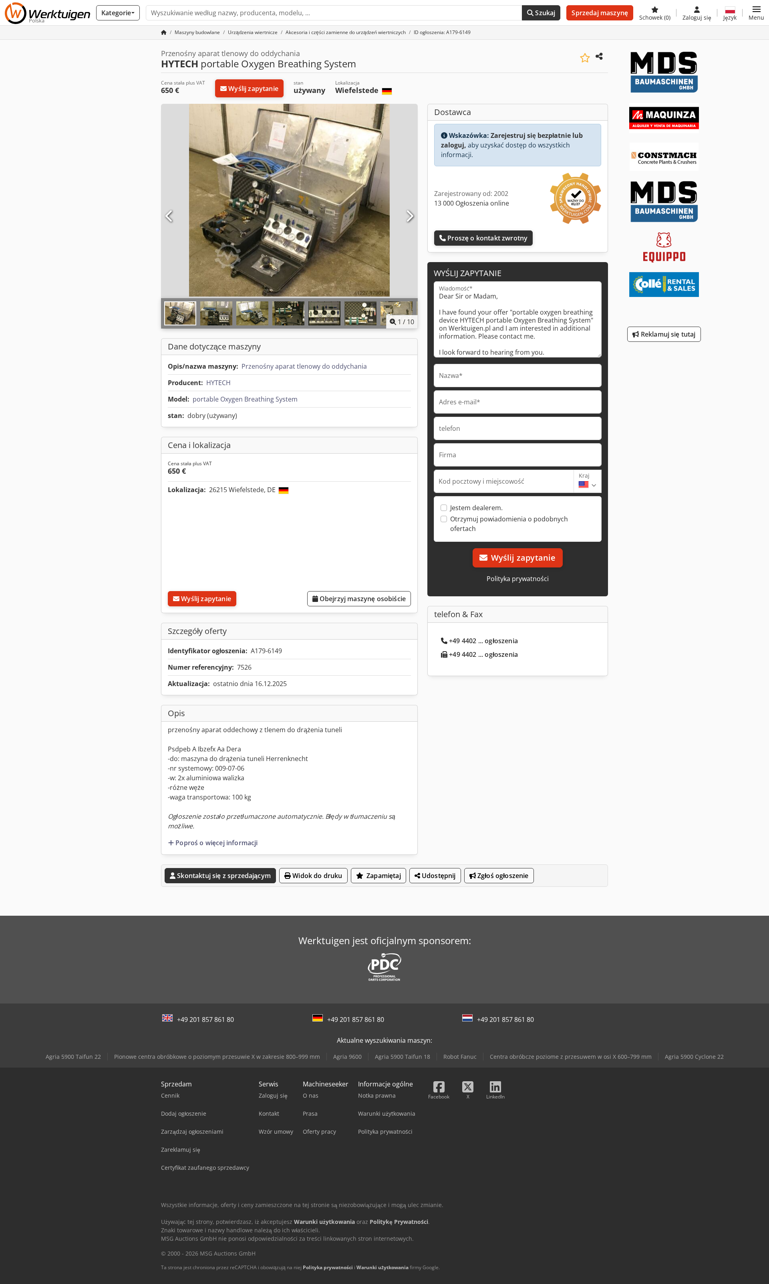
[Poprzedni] (169, 216)
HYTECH (218, 382)
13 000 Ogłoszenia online (471, 203)
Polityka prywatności (518, 578)
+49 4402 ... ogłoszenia (483, 640)
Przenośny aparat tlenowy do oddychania (304, 366)
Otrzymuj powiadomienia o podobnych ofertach (509, 524)
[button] (756, 12)
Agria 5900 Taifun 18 (402, 1056)
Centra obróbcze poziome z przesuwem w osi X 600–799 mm (571, 1056)
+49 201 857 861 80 (205, 1019)
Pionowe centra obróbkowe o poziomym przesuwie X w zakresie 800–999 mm (217, 1056)
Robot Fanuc (460, 1056)
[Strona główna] (164, 32)
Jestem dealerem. (476, 507)
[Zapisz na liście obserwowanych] (585, 57)
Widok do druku (316, 875)
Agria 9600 (347, 1056)
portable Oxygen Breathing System (245, 399)
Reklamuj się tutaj (667, 334)
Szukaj (544, 12)
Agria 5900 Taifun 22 (73, 1056)
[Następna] (409, 216)
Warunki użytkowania (382, 1267)
